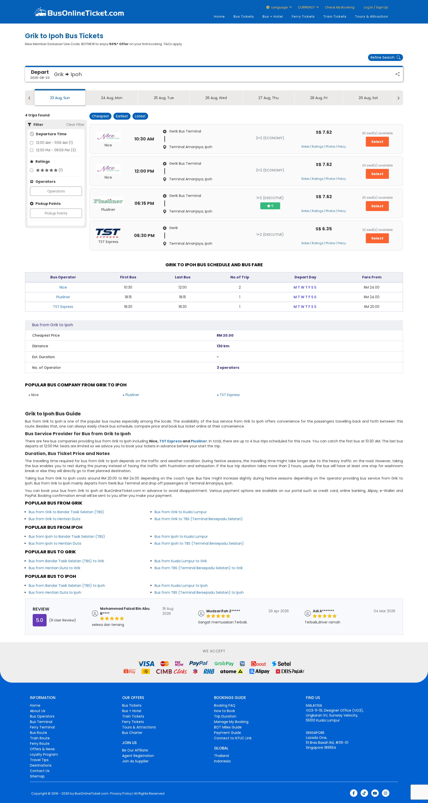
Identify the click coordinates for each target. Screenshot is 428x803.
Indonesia (222, 761)
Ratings (317, 147)
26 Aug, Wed (216, 97)
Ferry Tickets (303, 16)
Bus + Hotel (273, 16)
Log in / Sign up (375, 7)
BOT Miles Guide (228, 727)
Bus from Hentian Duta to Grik (54, 567)
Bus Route (38, 732)
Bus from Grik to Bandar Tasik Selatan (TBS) (66, 511)
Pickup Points (56, 213)
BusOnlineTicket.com (91, 793)
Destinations (41, 765)
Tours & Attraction (371, 16)
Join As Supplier (135, 761)
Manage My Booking (231, 721)
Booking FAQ (224, 705)
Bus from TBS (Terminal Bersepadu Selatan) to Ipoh (199, 592)
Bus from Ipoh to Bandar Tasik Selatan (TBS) (67, 536)
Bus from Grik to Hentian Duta (54, 518)
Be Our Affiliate (135, 750)
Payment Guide (227, 732)
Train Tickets (335, 16)
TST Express (63, 306)
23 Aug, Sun (60, 97)
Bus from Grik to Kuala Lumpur (181, 511)
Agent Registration (138, 755)
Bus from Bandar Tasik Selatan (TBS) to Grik (66, 561)
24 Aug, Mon (111, 97)
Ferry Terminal (42, 727)
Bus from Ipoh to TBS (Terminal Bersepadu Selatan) (199, 543)
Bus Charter (132, 732)
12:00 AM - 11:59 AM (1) (54, 142)
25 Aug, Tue (164, 97)
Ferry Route (40, 743)
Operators (56, 191)
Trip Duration (225, 716)
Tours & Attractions (139, 727)
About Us (37, 710)
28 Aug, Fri (318, 97)
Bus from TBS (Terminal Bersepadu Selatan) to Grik (199, 567)
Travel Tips (39, 759)
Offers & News (42, 749)
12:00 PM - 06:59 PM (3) (56, 150)
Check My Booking (339, 7)
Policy (342, 147)
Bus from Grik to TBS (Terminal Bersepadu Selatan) (199, 518)
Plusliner (63, 296)
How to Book (224, 710)
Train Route (40, 738)
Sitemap (37, 776)
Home (219, 16)
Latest (140, 116)
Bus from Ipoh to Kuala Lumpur (181, 536)
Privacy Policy (120, 793)
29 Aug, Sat (368, 97)
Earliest (122, 116)
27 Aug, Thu (268, 97)
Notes (305, 147)
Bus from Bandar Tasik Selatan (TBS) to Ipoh (67, 585)
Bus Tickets (244, 16)
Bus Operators (42, 716)
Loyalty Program (44, 754)
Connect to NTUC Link (233, 738)
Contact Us (40, 770)
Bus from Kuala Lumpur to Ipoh (181, 585)
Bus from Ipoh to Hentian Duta (55, 543)
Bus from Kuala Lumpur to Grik (181, 561)
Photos (330, 147)
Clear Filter (75, 124)
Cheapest (100, 116)
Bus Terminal (41, 721)
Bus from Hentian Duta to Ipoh (55, 592)
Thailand (221, 755)
